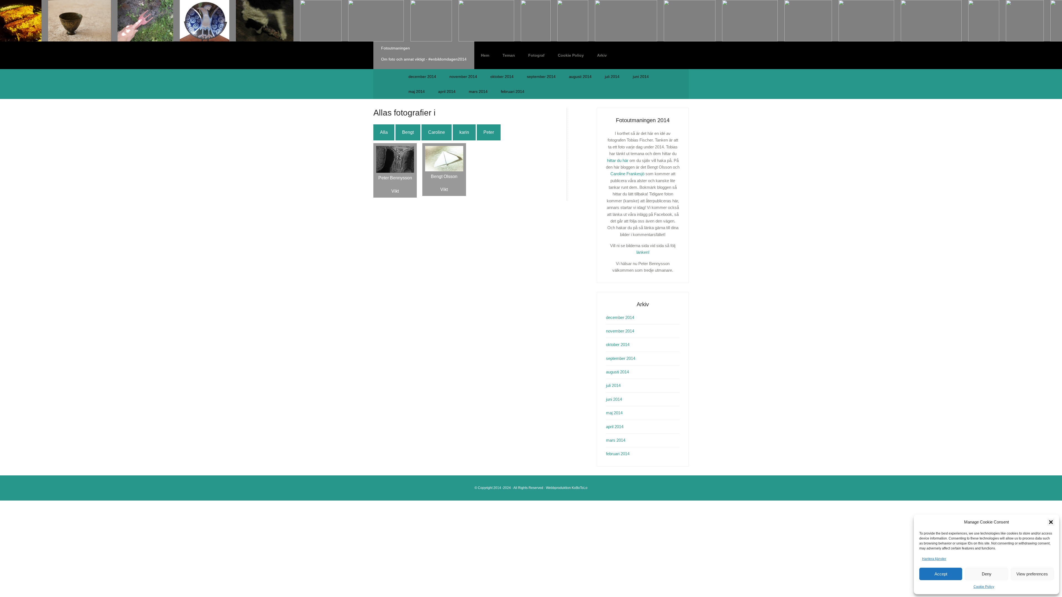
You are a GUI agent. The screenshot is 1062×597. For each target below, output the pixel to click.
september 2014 (541, 76)
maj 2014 (416, 91)
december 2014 (422, 76)
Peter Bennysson (395, 178)
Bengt (408, 132)
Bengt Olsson (444, 176)
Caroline (436, 132)
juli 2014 (612, 76)
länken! (642, 252)
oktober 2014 (502, 76)
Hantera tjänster (934, 559)
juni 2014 (641, 76)
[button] (1051, 522)
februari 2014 (512, 91)
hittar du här (617, 160)
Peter (488, 132)
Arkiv (602, 55)
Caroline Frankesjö (627, 173)
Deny (986, 574)
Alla (384, 132)
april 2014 (446, 91)
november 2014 (463, 76)
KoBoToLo (579, 488)
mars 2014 (478, 91)
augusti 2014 (580, 76)
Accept (941, 574)
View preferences (1032, 574)
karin (464, 132)
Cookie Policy (984, 587)
